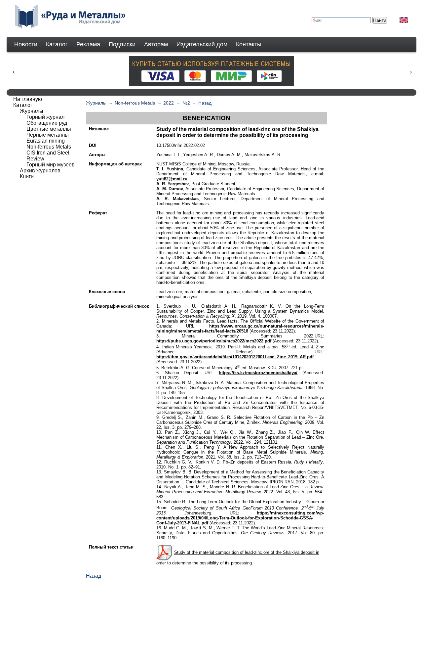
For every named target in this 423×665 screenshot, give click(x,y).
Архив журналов (40, 170)
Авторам (156, 44)
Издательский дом (201, 44)
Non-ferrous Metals (135, 103)
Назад (205, 103)
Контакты (248, 44)
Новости (25, 44)
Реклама (88, 44)
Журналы (96, 103)
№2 (186, 103)
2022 (168, 103)
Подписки (122, 44)
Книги (27, 176)
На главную (27, 99)
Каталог (57, 44)
